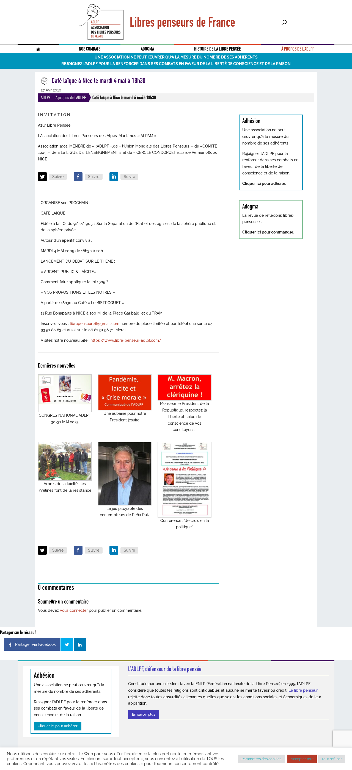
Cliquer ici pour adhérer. (264, 183)
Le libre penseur (303, 690)
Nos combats (89, 49)
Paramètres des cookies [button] (261, 759)
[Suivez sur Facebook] (78, 176)
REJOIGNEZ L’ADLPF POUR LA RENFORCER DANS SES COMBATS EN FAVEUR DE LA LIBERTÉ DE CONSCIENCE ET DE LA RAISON (176, 64)
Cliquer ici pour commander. (268, 232)
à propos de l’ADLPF (297, 49)
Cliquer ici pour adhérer (58, 726)
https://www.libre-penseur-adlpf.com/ (125, 340)
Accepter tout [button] (302, 759)
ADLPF (46, 97)
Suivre (58, 176)
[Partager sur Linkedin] (80, 644)
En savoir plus (143, 714)
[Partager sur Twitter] (67, 644)
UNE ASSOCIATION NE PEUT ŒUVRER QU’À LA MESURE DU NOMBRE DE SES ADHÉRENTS (176, 57)
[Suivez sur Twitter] (42, 176)
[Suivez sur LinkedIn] (113, 176)
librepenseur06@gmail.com (94, 323)
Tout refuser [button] (331, 759)
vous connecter (74, 610)
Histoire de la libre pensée (217, 49)
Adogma (147, 49)
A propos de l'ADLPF (71, 97)
